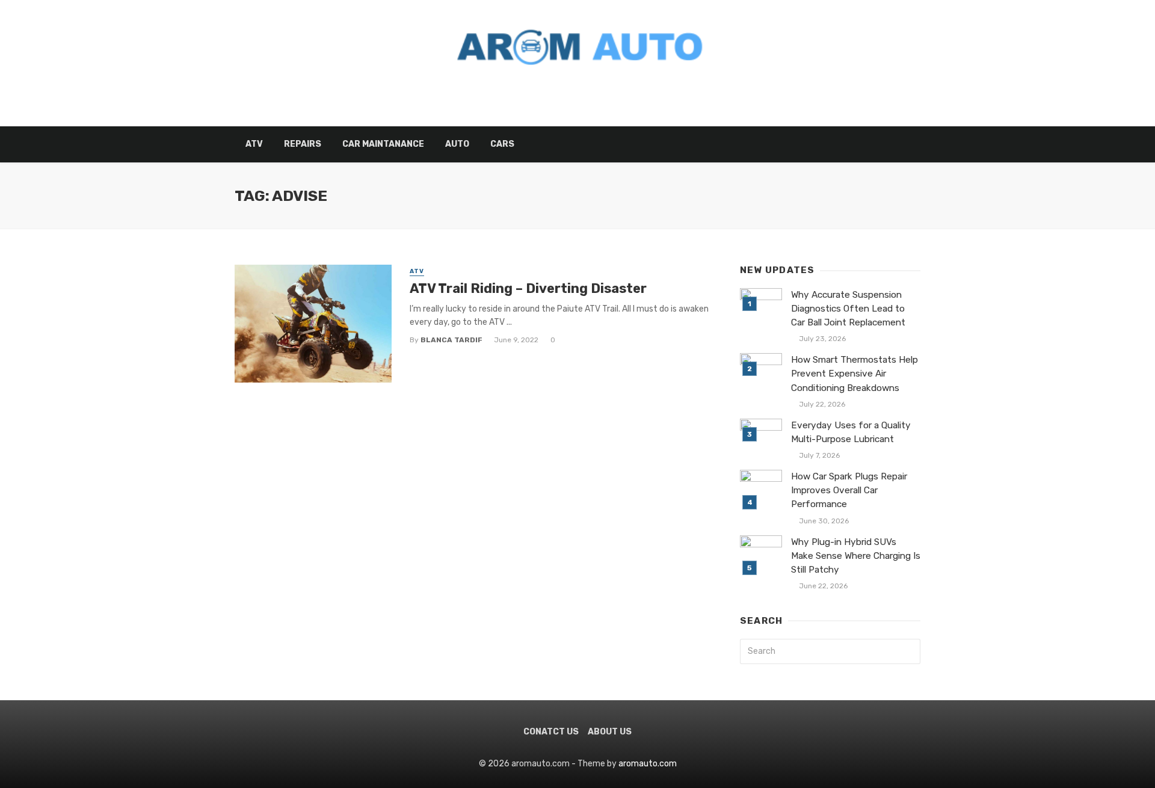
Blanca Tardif (451, 340)
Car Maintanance (383, 144)
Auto (457, 144)
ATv (254, 144)
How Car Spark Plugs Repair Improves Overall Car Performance (849, 490)
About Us (610, 732)
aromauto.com (647, 764)
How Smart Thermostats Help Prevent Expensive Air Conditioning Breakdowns (854, 373)
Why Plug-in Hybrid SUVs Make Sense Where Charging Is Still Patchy (855, 556)
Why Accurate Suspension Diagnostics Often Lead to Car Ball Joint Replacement (848, 308)
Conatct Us (551, 732)
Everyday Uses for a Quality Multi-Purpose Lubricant (851, 432)
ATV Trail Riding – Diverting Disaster (528, 288)
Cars (502, 144)
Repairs (302, 144)
